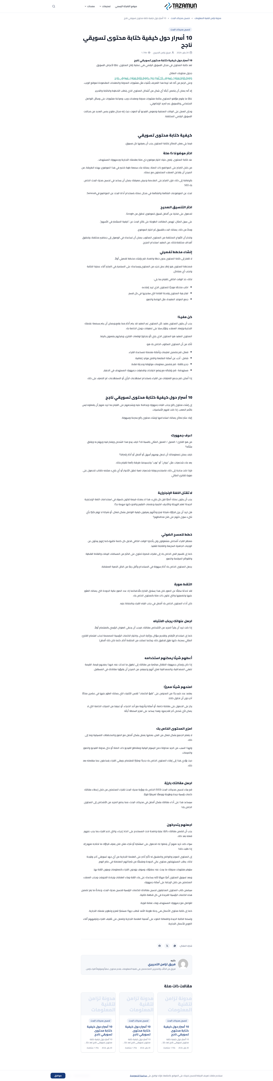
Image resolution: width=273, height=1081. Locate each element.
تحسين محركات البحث (180, 29)
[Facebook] (159, 946)
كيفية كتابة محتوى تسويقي (177, 77)
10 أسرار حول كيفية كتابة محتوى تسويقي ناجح (138, 77)
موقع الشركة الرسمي (126, 6)
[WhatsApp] (175, 946)
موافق (58, 1076)
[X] (167, 946)
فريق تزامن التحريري (162, 52)
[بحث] (54, 6)
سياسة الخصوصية (138, 1076)
